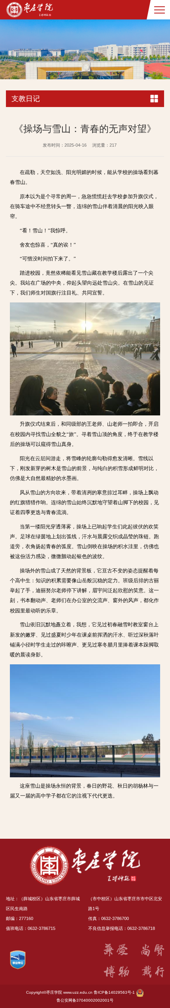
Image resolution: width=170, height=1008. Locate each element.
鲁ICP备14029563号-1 (114, 992)
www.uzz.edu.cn (78, 992)
